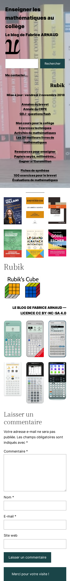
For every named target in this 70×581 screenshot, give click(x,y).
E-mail (10, 516)
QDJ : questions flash (35, 114)
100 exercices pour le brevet (35, 175)
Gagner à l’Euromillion (35, 161)
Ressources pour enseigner (35, 151)
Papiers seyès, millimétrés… (35, 156)
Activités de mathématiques (35, 133)
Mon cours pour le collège (35, 123)
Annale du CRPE (35, 109)
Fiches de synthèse (35, 170)
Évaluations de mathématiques (35, 180)
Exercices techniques (35, 128)
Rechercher (52, 63)
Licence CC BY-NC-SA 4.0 (43, 313)
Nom (9, 497)
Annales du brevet (35, 104)
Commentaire (16, 451)
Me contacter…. (16, 75)
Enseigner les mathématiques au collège (29, 17)
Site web (10, 535)
